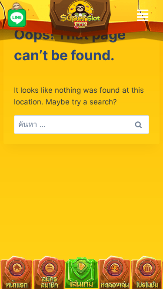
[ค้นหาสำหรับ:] (81, 124)
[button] (143, 15)
